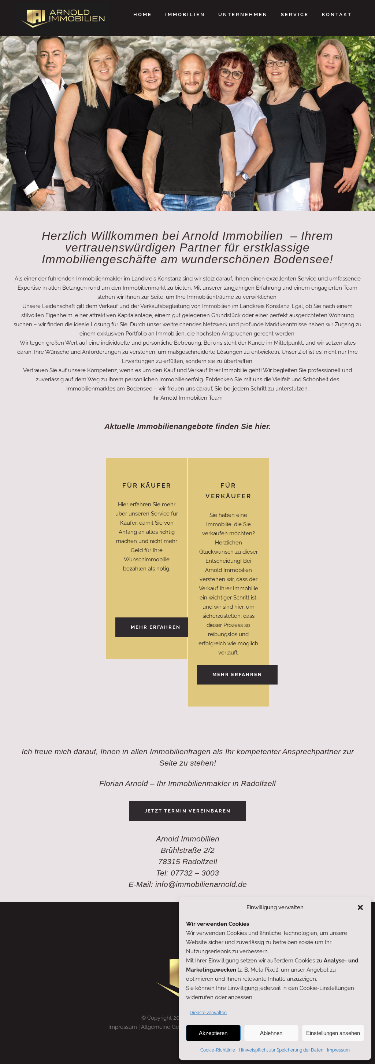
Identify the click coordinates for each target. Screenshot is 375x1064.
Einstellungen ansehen (333, 1033)
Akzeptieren (213, 1033)
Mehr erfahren (156, 627)
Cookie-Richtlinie (217, 1050)
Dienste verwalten (208, 1012)
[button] (360, 907)
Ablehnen (271, 1033)
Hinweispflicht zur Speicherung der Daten (281, 1050)
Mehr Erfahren (237, 674)
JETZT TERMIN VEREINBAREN (188, 811)
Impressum (338, 1050)
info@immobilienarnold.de (201, 884)
